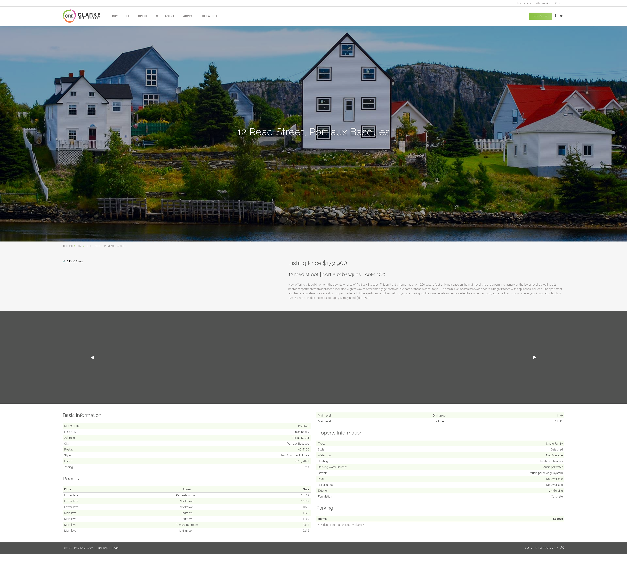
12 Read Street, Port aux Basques (105, 246)
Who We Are (543, 3)
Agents (171, 16)
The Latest (208, 16)
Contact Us (540, 16)
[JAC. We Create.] (544, 547)
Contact (559, 3)
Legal (116, 548)
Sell (127, 16)
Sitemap (103, 548)
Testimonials (524, 3)
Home (69, 246)
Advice (188, 16)
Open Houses (148, 16)
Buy (115, 16)
